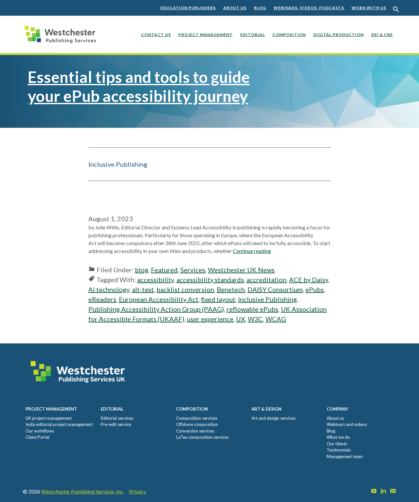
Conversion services (195, 431)
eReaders (102, 299)
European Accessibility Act (158, 299)
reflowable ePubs (252, 309)
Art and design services (273, 418)
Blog (260, 7)
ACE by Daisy (308, 279)
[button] (396, 9)
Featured (164, 270)
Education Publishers (188, 7)
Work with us (369, 7)
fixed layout (218, 299)
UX (240, 319)
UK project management (49, 418)
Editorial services (117, 418)
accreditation (266, 279)
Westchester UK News (241, 270)
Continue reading (252, 251)
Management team (345, 456)
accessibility (155, 279)
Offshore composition (197, 424)
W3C (255, 319)
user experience (210, 319)
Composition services (196, 418)
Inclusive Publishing (267, 299)
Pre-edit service (116, 424)
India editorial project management (59, 424)
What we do (338, 437)
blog (141, 270)
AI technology (108, 289)
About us (234, 7)
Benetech (231, 289)
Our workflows (40, 431)
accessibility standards (210, 279)
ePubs (314, 289)
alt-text (143, 289)
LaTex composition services (202, 437)
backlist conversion (185, 289)
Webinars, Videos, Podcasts (309, 7)
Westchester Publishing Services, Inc (82, 491)
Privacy (137, 491)
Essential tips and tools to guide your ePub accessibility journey (139, 86)
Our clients (337, 443)
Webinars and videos (347, 424)
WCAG (275, 319)
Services (192, 270)
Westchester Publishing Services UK (62, 39)
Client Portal (37, 437)
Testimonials (339, 450)
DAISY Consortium (275, 289)
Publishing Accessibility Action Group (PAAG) (156, 309)
